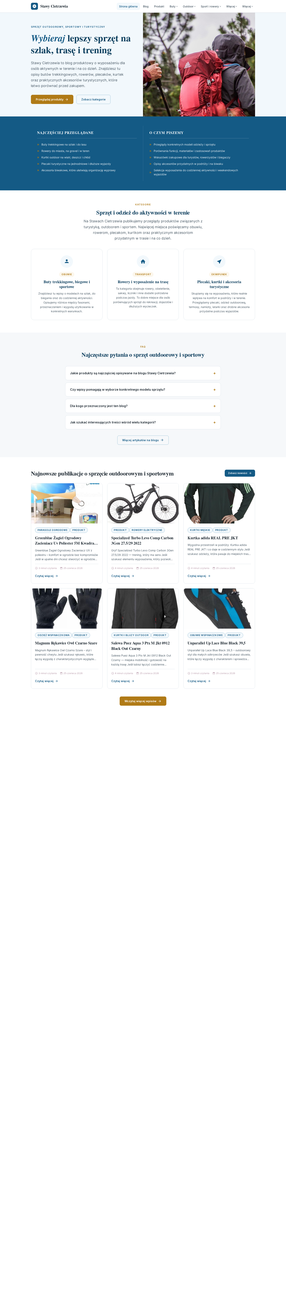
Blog (146, 6)
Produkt (159, 6)
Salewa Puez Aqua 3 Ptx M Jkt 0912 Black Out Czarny (140, 645)
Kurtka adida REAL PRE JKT (213, 538)
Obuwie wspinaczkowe (206, 635)
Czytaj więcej (44, 576)
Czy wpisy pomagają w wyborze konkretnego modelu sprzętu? (117, 389)
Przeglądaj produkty (49, 99)
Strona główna (128, 6)
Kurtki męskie (200, 530)
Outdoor (188, 6)
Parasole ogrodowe (52, 530)
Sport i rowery (210, 6)
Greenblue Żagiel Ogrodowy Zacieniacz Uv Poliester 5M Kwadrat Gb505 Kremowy (65, 543)
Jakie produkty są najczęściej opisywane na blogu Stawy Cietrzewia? (123, 373)
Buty (172, 6)
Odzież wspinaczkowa (53, 635)
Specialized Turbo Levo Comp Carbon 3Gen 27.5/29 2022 (142, 540)
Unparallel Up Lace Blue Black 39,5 (217, 643)
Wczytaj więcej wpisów (140, 701)
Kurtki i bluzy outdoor (131, 635)
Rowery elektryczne (147, 530)
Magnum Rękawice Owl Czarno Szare (66, 643)
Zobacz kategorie (93, 99)
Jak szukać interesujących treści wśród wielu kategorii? (113, 422)
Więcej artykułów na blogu (140, 440)
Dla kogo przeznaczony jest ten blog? (99, 406)
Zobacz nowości (237, 473)
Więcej (230, 6)
